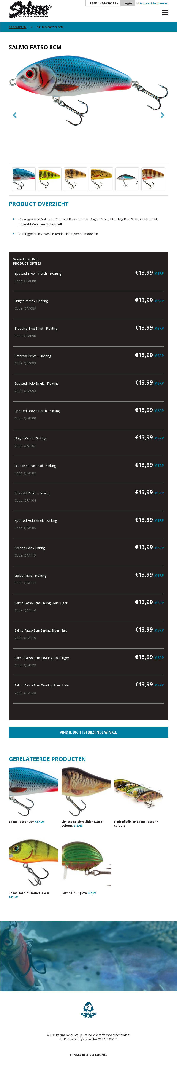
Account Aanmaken (154, 3)
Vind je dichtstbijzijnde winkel (88, 732)
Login (128, 3)
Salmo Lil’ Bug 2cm (75, 893)
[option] (88, 91)
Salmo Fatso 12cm (22, 821)
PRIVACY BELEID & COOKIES (88, 1055)
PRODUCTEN (17, 27)
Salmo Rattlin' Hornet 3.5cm (29, 893)
